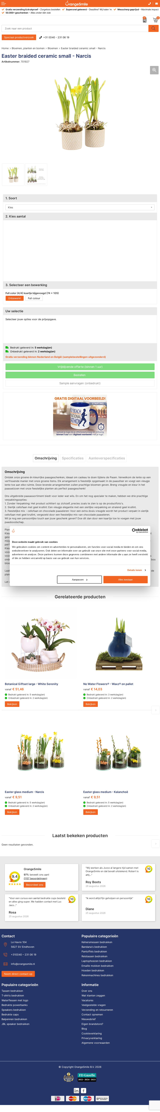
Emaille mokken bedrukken (97, 965)
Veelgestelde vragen (94, 1005)
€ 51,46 (14, 689)
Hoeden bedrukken (93, 970)
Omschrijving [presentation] (46, 458)
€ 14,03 (92, 689)
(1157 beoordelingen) (35, 878)
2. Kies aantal (15, 216)
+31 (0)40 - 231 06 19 (56, 37)
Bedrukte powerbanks (15, 1005)
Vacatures (87, 1000)
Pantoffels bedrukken (94, 951)
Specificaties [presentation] (73, 458)
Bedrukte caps (10, 1014)
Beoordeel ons (34, 884)
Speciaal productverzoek (19, 37)
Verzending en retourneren (97, 1009)
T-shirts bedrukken (13, 995)
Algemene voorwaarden (96, 1042)
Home (5, 48)
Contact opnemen (92, 1014)
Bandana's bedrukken (94, 946)
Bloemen (53, 48)
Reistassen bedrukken (94, 956)
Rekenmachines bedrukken (97, 975)
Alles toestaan (125, 579)
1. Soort (11, 198)
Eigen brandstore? (92, 1024)
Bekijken (12, 704)
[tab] (46, 458)
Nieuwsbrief (89, 1019)
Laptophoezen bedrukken (97, 960)
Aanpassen (78, 579)
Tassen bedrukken (12, 990)
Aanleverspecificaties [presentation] (107, 458)
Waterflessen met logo (15, 1000)
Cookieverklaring (92, 1033)
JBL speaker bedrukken (15, 1024)
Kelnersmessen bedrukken (97, 942)
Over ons (87, 990)
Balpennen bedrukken (14, 1019)
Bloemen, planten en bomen (28, 48)
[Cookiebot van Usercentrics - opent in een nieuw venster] (134, 530)
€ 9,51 (13, 797)
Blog (84, 1028)
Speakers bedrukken (14, 1009)
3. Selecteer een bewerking (26, 285)
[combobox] (75, 28)
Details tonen (134, 570)
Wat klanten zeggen (93, 995)
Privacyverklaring (92, 1038)
